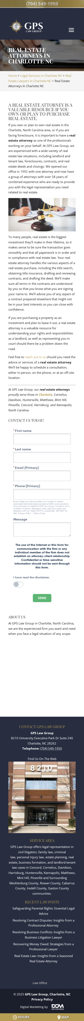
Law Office (40, 983)
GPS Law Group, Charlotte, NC (48, 994)
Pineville (36, 878)
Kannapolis (51, 873)
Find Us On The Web (42, 759)
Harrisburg (16, 873)
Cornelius (49, 867)
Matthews (68, 873)
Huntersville (33, 873)
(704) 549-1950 (42, 3)
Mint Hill (23, 878)
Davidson (64, 867)
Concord (35, 867)
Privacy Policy (42, 999)
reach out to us (35, 357)
